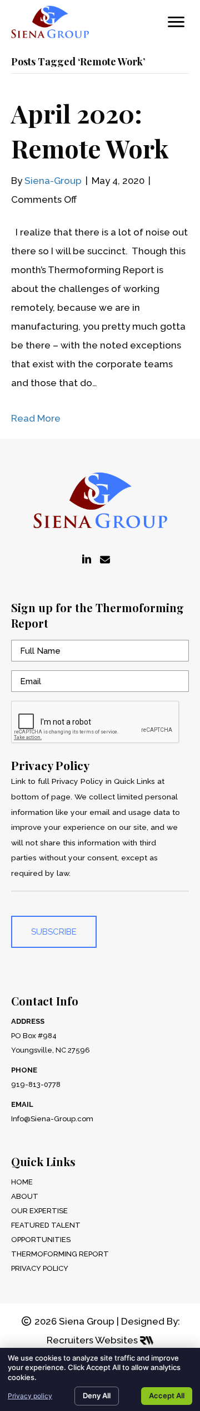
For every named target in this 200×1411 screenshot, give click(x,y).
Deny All (97, 1395)
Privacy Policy (39, 1268)
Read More (36, 418)
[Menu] (176, 22)
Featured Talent (46, 1225)
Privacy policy (30, 1396)
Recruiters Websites (93, 1340)
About (24, 1196)
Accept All (166, 1395)
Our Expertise (39, 1211)
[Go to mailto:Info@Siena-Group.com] (105, 560)
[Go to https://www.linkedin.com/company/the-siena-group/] (87, 560)
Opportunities (41, 1239)
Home (22, 1182)
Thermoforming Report (60, 1254)
